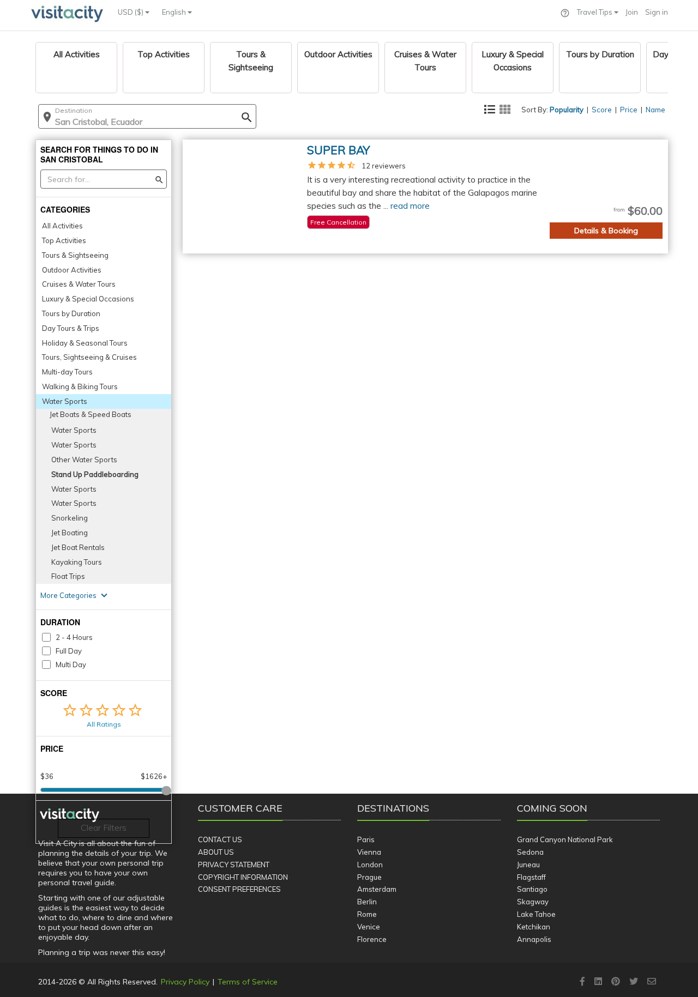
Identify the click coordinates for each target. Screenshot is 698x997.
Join (631, 12)
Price (628, 109)
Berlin (367, 901)
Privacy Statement (233, 864)
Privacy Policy (185, 982)
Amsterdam (376, 889)
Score (602, 109)
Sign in (656, 12)
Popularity (566, 109)
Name (655, 109)
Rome (367, 914)
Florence (372, 939)
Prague (369, 877)
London (370, 864)
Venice (368, 926)
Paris (366, 839)
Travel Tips (595, 12)
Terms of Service (248, 982)
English (175, 12)
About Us (216, 852)
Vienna (369, 852)
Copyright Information (243, 877)
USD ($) (131, 12)
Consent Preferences (239, 889)
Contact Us (220, 839)
